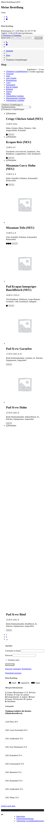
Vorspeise (10, 74)
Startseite (9, 51)
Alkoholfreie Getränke (15, 96)
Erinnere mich (13, 660)
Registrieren (26, 669)
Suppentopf (10, 85)
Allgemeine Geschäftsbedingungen (30, 821)
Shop (8, 55)
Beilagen (9, 89)
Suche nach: (6, 38)
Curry (8, 83)
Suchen (38, 38)
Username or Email (12, 651)
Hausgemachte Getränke (15, 98)
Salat (8, 76)
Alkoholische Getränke (15, 100)
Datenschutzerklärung (25, 819)
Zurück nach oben (8, 806)
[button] (2, 814)
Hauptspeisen (11, 80)
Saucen (9, 91)
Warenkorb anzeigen (13, 673)
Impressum (20, 816)
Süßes (8, 94)
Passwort (8, 655)
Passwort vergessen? (13, 669)
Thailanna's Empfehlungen (16, 71)
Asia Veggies (11, 78)
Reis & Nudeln (12, 87)
